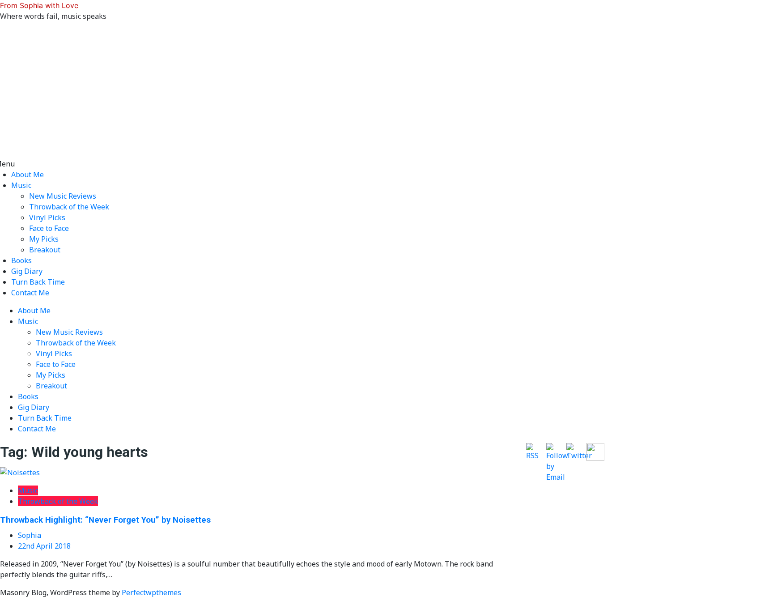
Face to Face (49, 228)
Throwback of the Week (69, 207)
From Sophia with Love (39, 5)
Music (21, 185)
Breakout (44, 250)
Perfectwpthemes (151, 592)
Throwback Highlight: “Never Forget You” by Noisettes (105, 520)
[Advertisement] (386, 91)
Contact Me (30, 293)
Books (21, 260)
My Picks (44, 239)
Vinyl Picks (47, 217)
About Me (27, 174)
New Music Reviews (62, 196)
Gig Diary (26, 271)
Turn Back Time (38, 282)
